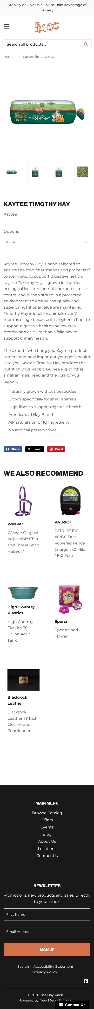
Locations (47, 848)
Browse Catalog (47, 813)
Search (23, 966)
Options (11, 231)
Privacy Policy (45, 972)
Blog (47, 834)
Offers (47, 820)
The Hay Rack (51, 995)
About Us (47, 841)
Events (47, 827)
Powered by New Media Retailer (45, 1000)
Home (8, 56)
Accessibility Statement (53, 966)
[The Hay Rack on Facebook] (86, 981)
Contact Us (47, 855)
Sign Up (47, 950)
